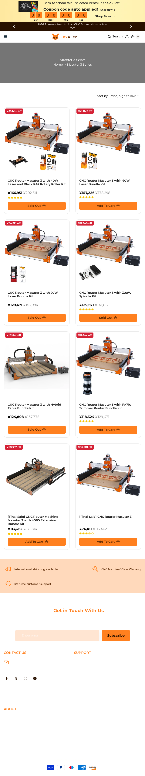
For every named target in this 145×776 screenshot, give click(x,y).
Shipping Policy (85, 661)
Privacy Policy (14, 723)
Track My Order (85, 685)
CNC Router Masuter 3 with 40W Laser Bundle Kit (104, 182)
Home (58, 64)
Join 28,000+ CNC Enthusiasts (96, 691)
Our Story (11, 717)
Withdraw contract (88, 697)
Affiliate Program (16, 742)
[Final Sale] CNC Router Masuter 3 (105, 517)
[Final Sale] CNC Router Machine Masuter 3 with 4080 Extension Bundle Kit (33, 520)
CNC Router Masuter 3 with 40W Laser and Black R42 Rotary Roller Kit (37, 182)
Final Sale (11, 748)
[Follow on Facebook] (6, 678)
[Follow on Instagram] (25, 678)
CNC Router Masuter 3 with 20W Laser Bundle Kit (33, 294)
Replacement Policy (89, 679)
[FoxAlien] (72, 26)
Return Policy (84, 673)
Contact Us (12, 729)
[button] (15, 197)
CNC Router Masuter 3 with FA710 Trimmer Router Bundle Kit (105, 406)
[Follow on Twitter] (16, 678)
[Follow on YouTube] (35, 678)
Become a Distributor (20, 736)
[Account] (127, 36)
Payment (81, 667)
